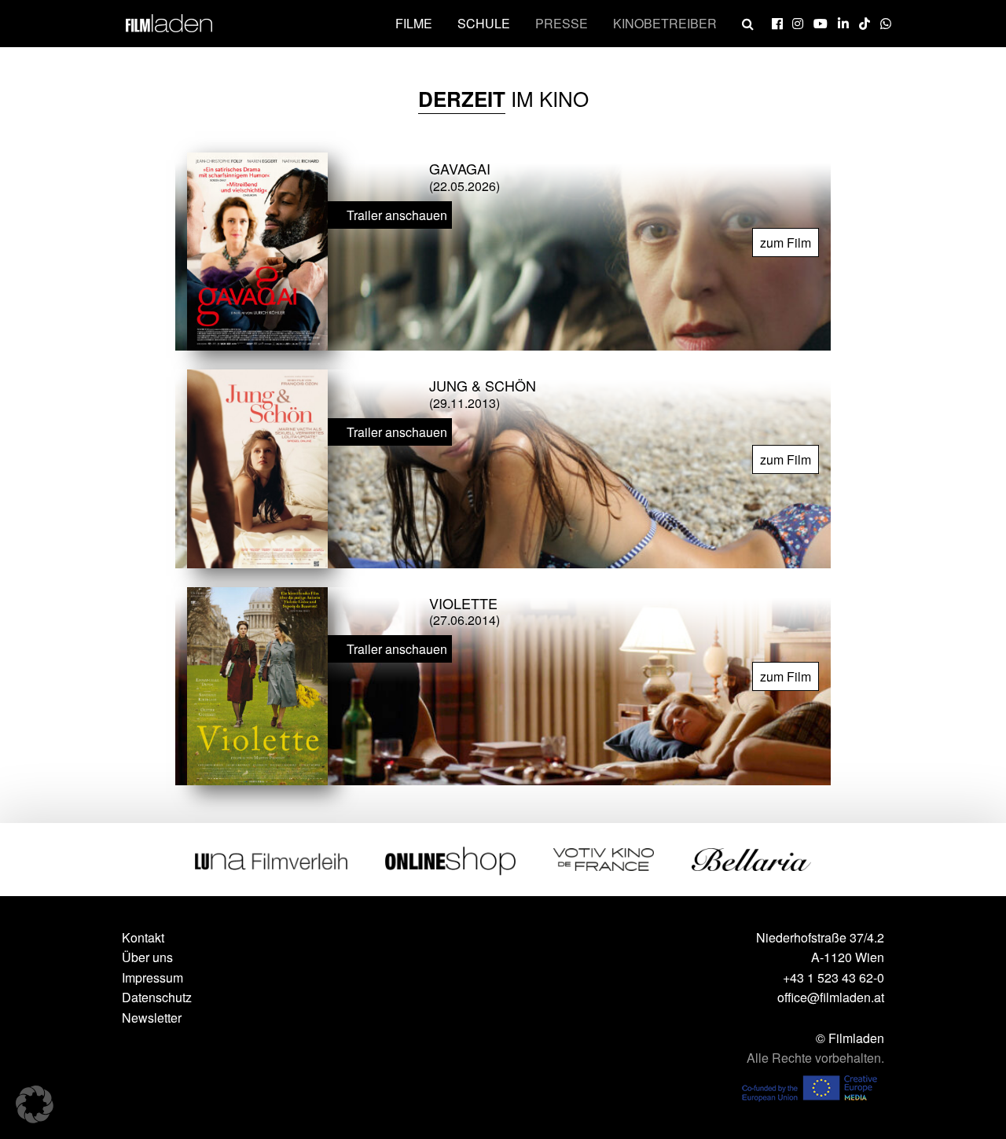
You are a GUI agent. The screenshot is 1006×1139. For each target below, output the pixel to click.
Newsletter (152, 1018)
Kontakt (143, 937)
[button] (34, 1104)
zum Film (785, 242)
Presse (561, 23)
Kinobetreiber (665, 23)
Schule (483, 23)
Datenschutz (157, 997)
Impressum (152, 977)
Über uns (147, 957)
